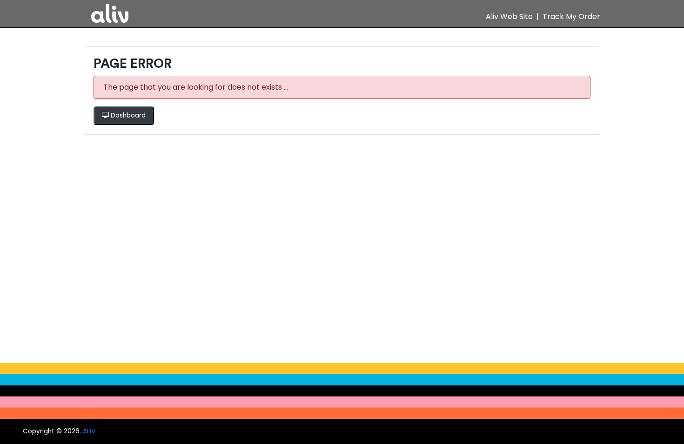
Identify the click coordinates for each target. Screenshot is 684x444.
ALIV (89, 431)
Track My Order (571, 16)
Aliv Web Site (509, 16)
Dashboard (127, 115)
